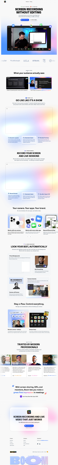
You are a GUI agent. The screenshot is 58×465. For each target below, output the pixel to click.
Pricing (11, 442)
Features (11, 440)
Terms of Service (26, 443)
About (25, 440)
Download (11, 443)
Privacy (25, 442)
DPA (24, 445)
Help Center (12, 445)
